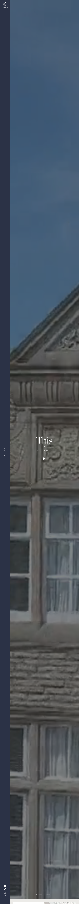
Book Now (5, 896)
